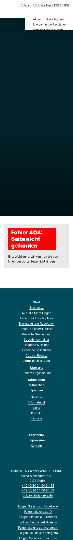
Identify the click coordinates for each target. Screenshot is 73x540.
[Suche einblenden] (55, 12)
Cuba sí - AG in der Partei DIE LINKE (45, 5)
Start (36, 302)
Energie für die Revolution (50, 24)
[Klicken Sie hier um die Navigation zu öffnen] (66, 12)
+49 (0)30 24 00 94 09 (38, 490)
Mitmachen (36, 380)
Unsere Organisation (36, 373)
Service (36, 397)
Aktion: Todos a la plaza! (49, 19)
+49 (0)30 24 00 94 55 (38, 485)
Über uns (36, 368)
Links (36, 408)
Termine (36, 418)
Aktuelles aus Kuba (36, 361)
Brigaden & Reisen (36, 345)
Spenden (36, 390)
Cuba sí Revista (36, 355)
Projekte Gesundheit (36, 334)
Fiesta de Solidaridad (36, 350)
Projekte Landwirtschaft (48, 29)
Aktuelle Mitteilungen (36, 313)
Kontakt (36, 413)
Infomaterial (36, 402)
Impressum (37, 440)
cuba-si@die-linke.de (38, 495)
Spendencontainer (36, 339)
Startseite (36, 307)
